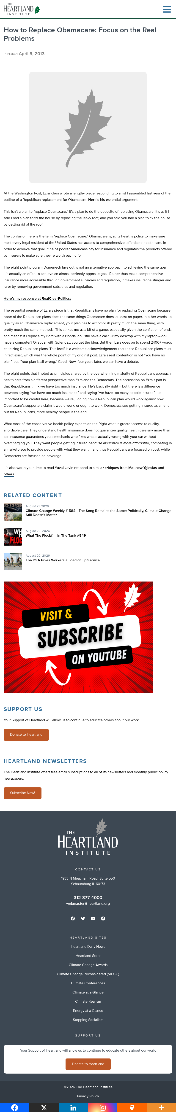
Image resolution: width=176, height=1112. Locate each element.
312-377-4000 (88, 897)
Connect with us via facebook (72, 918)
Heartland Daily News (88, 947)
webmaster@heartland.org (88, 904)
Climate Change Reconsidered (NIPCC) (88, 974)
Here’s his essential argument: (113, 200)
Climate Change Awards (88, 965)
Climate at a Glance (88, 992)
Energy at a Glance (88, 1011)
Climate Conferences (88, 983)
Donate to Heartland (26, 735)
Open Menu (167, 9)
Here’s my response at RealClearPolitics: (37, 299)
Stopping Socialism (88, 1020)
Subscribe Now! (22, 793)
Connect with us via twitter (83, 918)
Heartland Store (88, 956)
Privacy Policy (88, 1096)
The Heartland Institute (23, 9)
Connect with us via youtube (93, 918)
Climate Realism (88, 1002)
